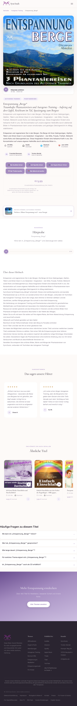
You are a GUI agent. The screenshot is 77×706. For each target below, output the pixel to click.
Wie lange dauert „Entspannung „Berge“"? (18, 550)
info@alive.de (65, 659)
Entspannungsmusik (34, 666)
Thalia (46, 656)
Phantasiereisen (30, 99)
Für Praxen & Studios (64, 695)
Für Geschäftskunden (10, 700)
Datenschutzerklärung (10, 695)
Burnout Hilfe (32, 656)
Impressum (23, 695)
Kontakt (46, 695)
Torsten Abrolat (65, 645)
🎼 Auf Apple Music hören (58, 165)
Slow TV (22, 700)
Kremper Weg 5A (66, 648)
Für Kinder (31, 670)
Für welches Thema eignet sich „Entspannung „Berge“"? (24, 557)
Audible (46, 641)
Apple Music (48, 652)
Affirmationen (32, 641)
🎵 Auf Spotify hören (35, 165)
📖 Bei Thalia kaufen (15, 171)
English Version (55, 700)
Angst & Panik (32, 645)
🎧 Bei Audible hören (15, 165)
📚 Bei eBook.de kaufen (36, 171)
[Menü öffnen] (72, 3)
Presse (53, 695)
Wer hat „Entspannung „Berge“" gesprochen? (20, 543)
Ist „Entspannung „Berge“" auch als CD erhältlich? (21, 564)
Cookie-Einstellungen (41, 700)
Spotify (46, 648)
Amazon (47, 645)
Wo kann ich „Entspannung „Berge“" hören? (19, 534)
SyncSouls (64, 641)
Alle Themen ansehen (38, 604)
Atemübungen (32, 648)
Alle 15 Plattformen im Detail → (50, 669)
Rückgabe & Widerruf (35, 695)
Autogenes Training (12, 99)
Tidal (46, 659)
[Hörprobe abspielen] (6, 89)
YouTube (47, 663)
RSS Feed (30, 700)
